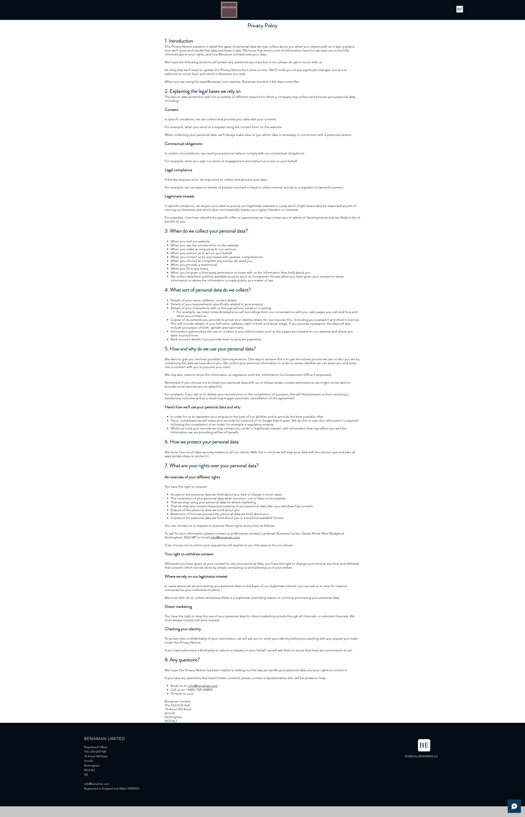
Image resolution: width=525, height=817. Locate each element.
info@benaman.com (225, 537)
